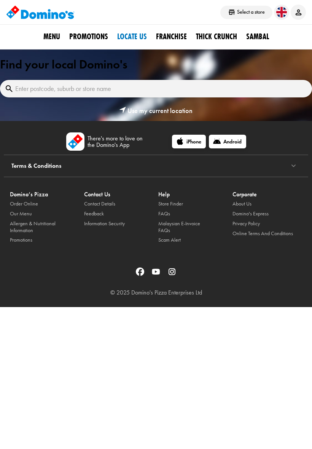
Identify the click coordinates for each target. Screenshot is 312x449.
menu (51, 36)
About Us (242, 204)
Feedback (94, 213)
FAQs (164, 213)
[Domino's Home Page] (40, 12)
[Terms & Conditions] (294, 166)
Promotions (88, 36)
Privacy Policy (246, 223)
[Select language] (281, 12)
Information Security (104, 223)
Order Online (24, 204)
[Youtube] (157, 274)
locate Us (132, 36)
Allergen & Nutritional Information (33, 227)
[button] (156, 111)
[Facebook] (141, 274)
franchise (171, 36)
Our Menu (21, 213)
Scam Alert (169, 240)
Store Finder (170, 204)
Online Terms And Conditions (262, 233)
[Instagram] (172, 274)
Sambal (257, 36)
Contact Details (99, 204)
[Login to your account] (298, 12)
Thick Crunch (216, 36)
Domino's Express (250, 213)
